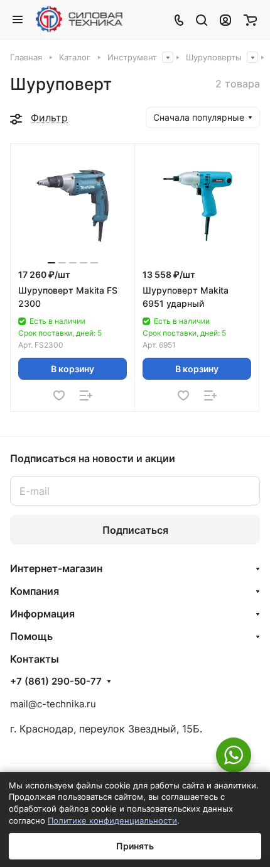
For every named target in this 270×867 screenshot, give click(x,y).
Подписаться (135, 530)
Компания (34, 591)
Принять (135, 846)
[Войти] (225, 19)
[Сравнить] (86, 395)
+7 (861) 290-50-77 (56, 681)
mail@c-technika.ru (53, 704)
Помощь (31, 636)
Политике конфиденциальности (112, 820)
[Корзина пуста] (250, 19)
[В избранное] (59, 395)
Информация (42, 613)
